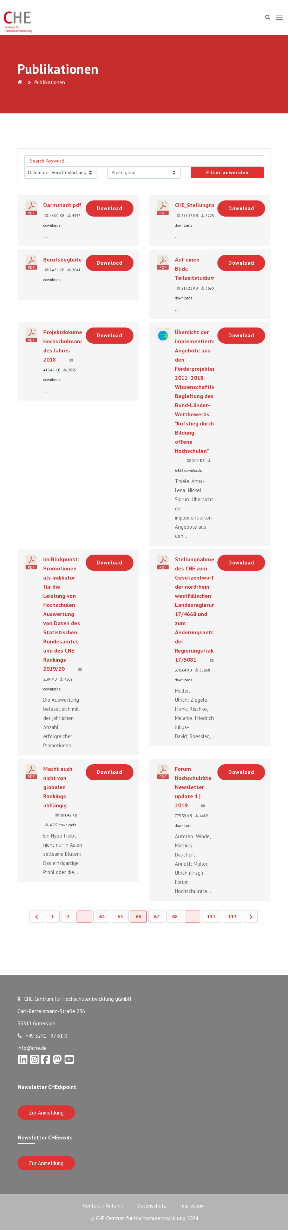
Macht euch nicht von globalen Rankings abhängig (57, 787)
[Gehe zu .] (21, 82)
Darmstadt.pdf (62, 205)
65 (120, 916)
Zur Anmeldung (46, 1112)
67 (156, 916)
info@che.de (32, 1048)
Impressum (192, 1205)
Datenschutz (151, 1205)
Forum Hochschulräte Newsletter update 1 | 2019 (193, 787)
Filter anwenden (227, 172)
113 (232, 916)
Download (110, 208)
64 (102, 916)
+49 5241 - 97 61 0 (46, 1035)
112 (211, 916)
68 (175, 916)
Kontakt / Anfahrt (103, 1205)
